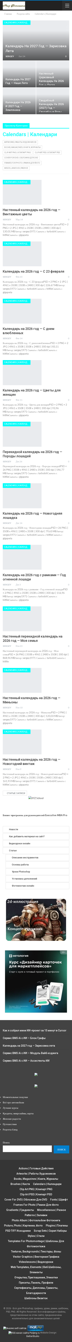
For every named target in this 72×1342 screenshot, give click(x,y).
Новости (13, 829)
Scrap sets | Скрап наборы (50, 1230)
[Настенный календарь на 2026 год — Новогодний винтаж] (22, 742)
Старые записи (15, 793)
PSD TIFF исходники (18, 1230)
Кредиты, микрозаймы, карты (18, 1113)
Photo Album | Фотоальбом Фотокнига (36, 1220)
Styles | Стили (36, 1235)
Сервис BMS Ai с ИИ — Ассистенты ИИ (26, 1060)
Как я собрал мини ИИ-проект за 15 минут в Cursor (34, 1030)
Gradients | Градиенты (20, 1209)
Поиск (6, 1142)
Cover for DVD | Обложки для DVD (21, 158)
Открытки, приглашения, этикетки (36, 1277)
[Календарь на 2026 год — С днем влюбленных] (22, 311)
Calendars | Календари (17, 22)
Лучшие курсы (10, 1107)
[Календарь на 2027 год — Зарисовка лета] (36, 40)
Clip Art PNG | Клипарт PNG (17, 153)
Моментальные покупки (15, 1097)
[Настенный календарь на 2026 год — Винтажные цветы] (22, 192)
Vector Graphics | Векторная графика (36, 1256)
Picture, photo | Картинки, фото (23, 1225)
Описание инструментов (25, 857)
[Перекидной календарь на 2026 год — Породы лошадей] (22, 434)
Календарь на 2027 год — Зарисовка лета (29, 1045)
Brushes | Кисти (20, 1184)
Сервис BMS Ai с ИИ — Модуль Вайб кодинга (30, 1053)
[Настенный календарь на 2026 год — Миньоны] (22, 680)
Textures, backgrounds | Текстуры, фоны (36, 1251)
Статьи (13, 850)
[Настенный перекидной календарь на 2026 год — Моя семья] (22, 618)
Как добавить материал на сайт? (27, 836)
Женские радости (12, 1118)
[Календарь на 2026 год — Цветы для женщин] (22, 372)
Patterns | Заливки (36, 1215)
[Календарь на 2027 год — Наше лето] (19, 74)
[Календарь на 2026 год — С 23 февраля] (22, 253)
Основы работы (20, 864)
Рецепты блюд (10, 1129)
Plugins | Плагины (57, 1225)
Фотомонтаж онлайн (23, 886)
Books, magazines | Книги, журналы (22, 147)
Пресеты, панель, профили (36, 1282)
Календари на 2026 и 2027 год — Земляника (18, 106)
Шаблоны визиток (36, 1298)
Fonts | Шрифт (59, 1199)
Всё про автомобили (13, 1102)
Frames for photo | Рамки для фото (22, 163)
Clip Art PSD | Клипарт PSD (47, 153)
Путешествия (10, 1124)
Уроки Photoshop (21, 871)
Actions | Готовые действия (36, 1168)
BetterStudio (32, 1336)
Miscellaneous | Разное (16, 168)
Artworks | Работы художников (20, 142)
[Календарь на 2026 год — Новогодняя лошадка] (22, 495)
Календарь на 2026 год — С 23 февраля (33, 271)
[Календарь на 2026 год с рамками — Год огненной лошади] (22, 557)
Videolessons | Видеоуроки (36, 1261)
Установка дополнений (24, 878)
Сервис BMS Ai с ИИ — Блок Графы (24, 1038)
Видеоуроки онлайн (19, 843)
